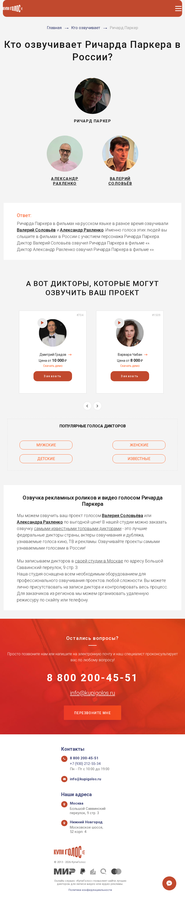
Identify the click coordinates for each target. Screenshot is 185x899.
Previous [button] (87, 405)
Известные (139, 458)
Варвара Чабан (130, 354)
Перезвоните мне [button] (92, 713)
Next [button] (97, 405)
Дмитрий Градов (53, 354)
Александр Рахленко (82, 229)
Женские (139, 445)
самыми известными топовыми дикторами (77, 528)
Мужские (46, 445)
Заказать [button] (52, 376)
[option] (52, 352)
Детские (46, 458)
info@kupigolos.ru (92, 693)
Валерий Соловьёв (36, 229)
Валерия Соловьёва (122, 515)
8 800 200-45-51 (93, 678)
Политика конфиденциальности (90, 890)
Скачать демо (52, 366)
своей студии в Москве (99, 560)
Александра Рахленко (40, 521)
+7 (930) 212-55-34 (85, 764)
